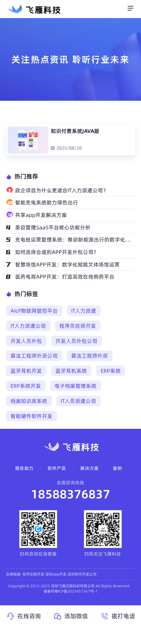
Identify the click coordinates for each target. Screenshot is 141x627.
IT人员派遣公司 (78, 401)
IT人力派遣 (83, 310)
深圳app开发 (56, 574)
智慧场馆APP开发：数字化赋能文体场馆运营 (67, 264)
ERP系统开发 (25, 385)
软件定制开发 (33, 574)
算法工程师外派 (89, 355)
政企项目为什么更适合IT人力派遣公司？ (61, 190)
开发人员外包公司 (76, 341)
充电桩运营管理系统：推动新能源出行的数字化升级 (75, 239)
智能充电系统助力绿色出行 (46, 202)
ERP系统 (111, 370)
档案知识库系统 (28, 401)
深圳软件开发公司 (82, 574)
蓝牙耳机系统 (71, 370)
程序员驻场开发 (77, 325)
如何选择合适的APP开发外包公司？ (57, 252)
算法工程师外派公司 (34, 355)
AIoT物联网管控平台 (34, 310)
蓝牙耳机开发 (26, 370)
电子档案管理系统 (75, 385)
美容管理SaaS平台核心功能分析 (53, 227)
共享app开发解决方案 (41, 215)
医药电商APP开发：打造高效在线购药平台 (64, 276)
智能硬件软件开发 (31, 416)
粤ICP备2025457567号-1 (76, 591)
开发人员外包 (26, 341)
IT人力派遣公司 (28, 325)
